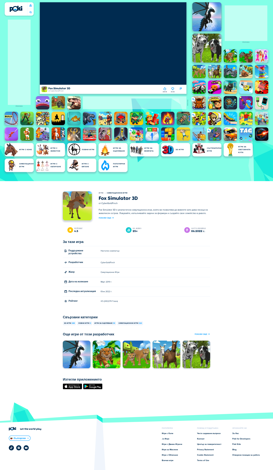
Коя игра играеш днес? (30, 12)
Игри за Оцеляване (104, 323)
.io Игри (165, 439)
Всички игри (167, 460)
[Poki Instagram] (18, 447)
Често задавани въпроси (209, 433)
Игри (101, 193)
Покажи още (105, 218)
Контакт (200, 439)
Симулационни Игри (117, 193)
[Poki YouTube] (26, 447)
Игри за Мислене (170, 450)
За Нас (235, 433)
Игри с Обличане (170, 455)
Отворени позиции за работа (246, 455)
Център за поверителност (209, 444)
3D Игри (69, 323)
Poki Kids (236, 444)
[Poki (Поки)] (16, 9)
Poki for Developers (241, 439)
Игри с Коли (167, 433)
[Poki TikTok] (11, 447)
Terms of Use (203, 460)
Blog (234, 450)
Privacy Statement (205, 450)
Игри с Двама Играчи (172, 444)
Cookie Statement (205, 455)
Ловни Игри (84, 323)
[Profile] (30, 5)
